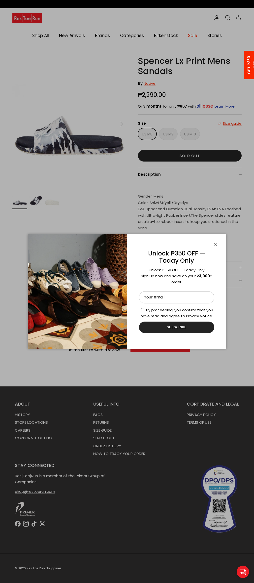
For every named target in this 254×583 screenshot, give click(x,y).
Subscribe (176, 327)
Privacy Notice (199, 316)
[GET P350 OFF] (242, 65)
